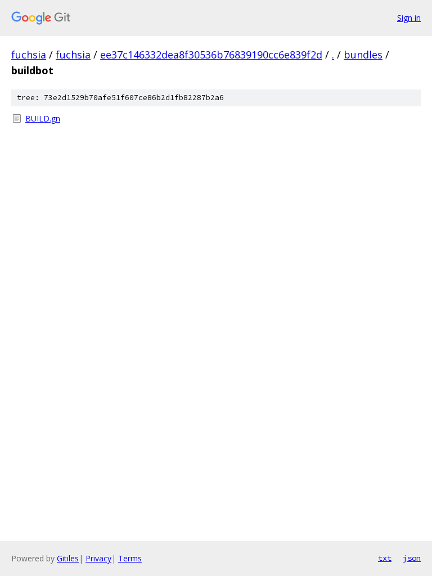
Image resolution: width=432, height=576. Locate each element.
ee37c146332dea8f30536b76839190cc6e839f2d (211, 54)
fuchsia (28, 54)
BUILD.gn (42, 118)
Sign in (409, 17)
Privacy (98, 558)
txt (385, 558)
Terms (130, 558)
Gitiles (68, 558)
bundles (363, 54)
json (412, 558)
